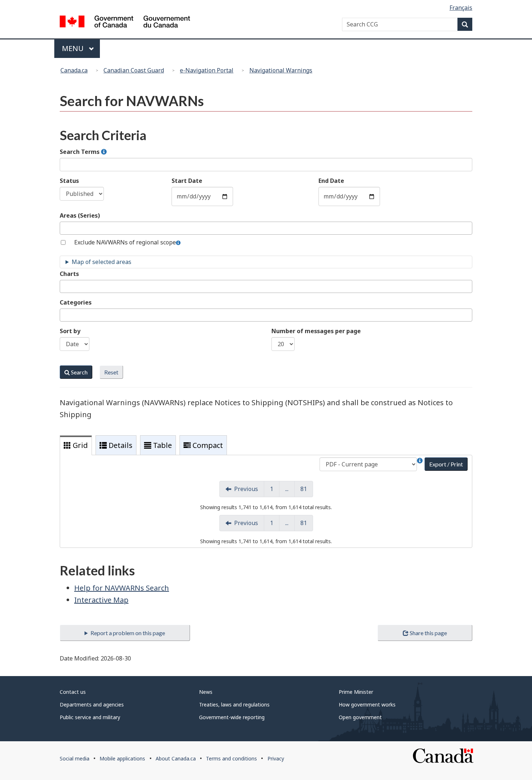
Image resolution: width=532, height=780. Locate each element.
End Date (331, 181)
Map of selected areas (101, 262)
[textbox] (64, 228)
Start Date (187, 181)
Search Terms (80, 152)
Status (69, 181)
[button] (104, 152)
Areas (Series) (80, 215)
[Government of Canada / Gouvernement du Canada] (125, 23)
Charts (69, 274)
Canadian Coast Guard (134, 70)
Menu (73, 48)
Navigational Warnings (280, 70)
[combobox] (266, 228)
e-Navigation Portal (206, 70)
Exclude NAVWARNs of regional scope (125, 242)
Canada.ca (74, 70)
